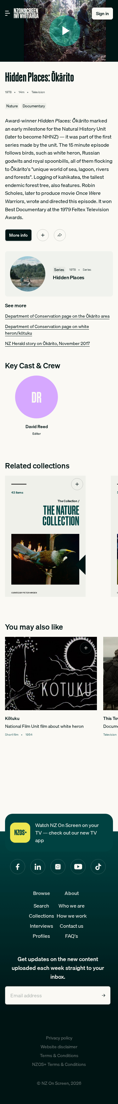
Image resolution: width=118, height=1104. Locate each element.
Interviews (41, 926)
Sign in (102, 13)
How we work (72, 916)
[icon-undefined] (43, 235)
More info (18, 235)
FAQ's (71, 936)
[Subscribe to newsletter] (103, 995)
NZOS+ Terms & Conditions (59, 1064)
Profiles (41, 936)
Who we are (72, 906)
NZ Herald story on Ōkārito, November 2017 (47, 343)
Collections (41, 916)
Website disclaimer (59, 1047)
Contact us (71, 926)
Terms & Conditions (59, 1055)
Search (41, 906)
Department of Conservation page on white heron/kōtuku (47, 330)
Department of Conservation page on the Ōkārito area (57, 316)
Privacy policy (59, 1038)
